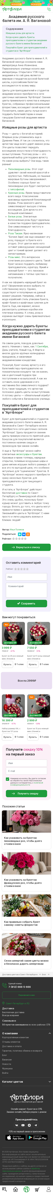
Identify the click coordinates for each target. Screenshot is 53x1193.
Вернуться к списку (28, 547)
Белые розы (15, 216)
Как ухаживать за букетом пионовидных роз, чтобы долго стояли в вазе (23, 841)
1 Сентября (41, 346)
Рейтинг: (10, 569)
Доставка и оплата (11, 1046)
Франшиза (7, 1068)
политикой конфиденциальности (26, 784)
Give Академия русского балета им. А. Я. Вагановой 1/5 (15, 569)
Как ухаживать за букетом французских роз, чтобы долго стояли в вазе (23, 882)
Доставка (8, 1008)
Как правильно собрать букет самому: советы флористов (22, 923)
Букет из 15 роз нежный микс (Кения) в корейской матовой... (37, 731)
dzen (29, 1125)
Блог (4, 1055)
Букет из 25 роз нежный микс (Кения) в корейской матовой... (12, 659)
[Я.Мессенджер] (19, 534)
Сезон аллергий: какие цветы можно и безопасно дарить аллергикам (26, 962)
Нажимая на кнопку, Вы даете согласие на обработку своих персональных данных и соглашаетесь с (28, 782)
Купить (7, 664)
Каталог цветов (12, 1081)
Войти (5, 1073)
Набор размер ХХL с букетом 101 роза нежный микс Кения (11, 731)
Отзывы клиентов (11, 1042)
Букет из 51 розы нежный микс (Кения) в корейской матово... (38, 659)
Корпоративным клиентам (15, 1037)
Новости (6, 1064)
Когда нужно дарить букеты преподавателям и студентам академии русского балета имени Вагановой (26, 40)
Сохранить (27, 603)
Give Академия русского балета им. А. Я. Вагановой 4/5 (24, 569)
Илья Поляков (17, 529)
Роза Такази (15, 233)
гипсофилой (17, 189)
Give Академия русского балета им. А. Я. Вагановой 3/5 (21, 569)
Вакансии (7, 1059)
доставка (21, 492)
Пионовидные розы (19, 169)
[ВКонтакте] (24, 534)
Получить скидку (28, 793)
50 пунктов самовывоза (15, 1024)
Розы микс (14, 257)
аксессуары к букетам (29, 454)
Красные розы (16, 192)
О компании (10, 1033)
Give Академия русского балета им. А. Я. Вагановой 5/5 (27, 569)
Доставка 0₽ (10, 643)
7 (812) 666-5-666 (20, 986)
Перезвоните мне (26, 995)
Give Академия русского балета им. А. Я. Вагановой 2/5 (18, 569)
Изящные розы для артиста (20, 33)
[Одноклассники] (28, 534)
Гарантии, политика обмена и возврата (22, 1050)
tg (35, 1125)
